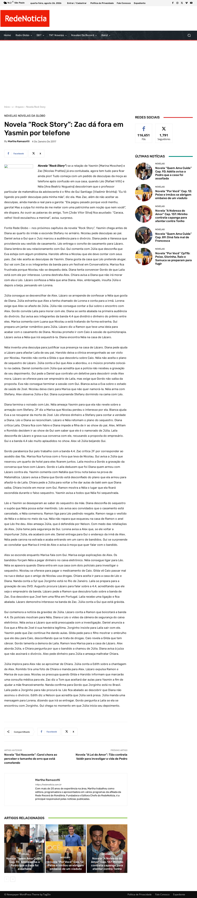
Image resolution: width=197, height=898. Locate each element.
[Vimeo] (186, 3)
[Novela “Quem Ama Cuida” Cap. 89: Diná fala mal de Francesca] (143, 235)
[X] (182, 3)
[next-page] (12, 879)
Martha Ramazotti (18, 141)
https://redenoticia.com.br (48, 785)
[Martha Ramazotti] (19, 789)
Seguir (164, 126)
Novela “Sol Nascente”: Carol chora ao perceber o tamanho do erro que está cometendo (30, 759)
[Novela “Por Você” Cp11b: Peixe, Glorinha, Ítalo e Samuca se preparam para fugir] (143, 256)
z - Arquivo (18, 106)
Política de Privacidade (140, 894)
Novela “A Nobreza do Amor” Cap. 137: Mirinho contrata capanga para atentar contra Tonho (107, 864)
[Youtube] (191, 3)
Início (7, 106)
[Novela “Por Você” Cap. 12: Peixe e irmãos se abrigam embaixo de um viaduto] (66, 848)
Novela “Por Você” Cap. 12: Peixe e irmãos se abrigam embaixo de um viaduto (66, 865)
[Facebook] (172, 3)
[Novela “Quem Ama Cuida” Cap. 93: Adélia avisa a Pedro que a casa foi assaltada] (24, 848)
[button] (189, 35)
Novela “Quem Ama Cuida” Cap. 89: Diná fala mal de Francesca (173, 237)
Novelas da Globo (31, 115)
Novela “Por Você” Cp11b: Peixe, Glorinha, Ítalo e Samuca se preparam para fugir (173, 258)
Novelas (10, 115)
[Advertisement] (98, 71)
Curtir (144, 126)
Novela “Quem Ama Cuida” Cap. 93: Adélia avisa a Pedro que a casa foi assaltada (24, 864)
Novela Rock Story (35, 106)
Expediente (179, 894)
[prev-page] (6, 879)
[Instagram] (177, 3)
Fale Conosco (162, 894)
